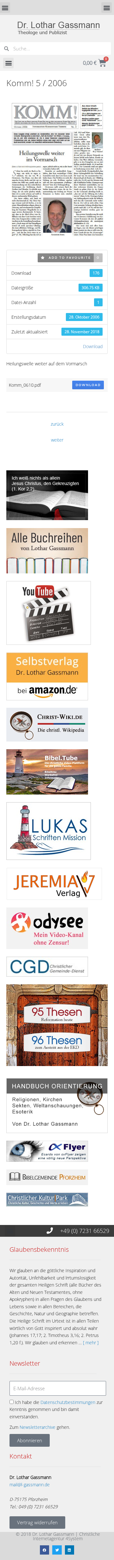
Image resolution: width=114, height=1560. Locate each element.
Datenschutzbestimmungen (68, 1402)
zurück (57, 424)
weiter (57, 440)
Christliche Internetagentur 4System (66, 1536)
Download (93, 346)
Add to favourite (68, 257)
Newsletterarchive (37, 1427)
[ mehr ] (90, 1343)
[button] (106, 7)
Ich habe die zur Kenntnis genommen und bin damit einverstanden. (56, 1409)
